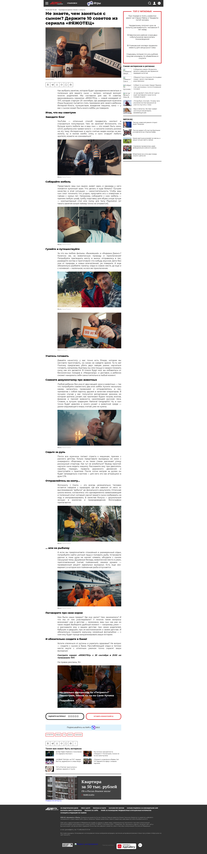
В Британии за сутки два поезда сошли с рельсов (145, 155)
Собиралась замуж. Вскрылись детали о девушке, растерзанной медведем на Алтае (145, 71)
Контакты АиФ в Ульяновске (71, 810)
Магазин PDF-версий (116, 808)
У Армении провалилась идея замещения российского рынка (144, 147)
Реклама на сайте (91, 810)
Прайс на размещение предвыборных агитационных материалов (126, 810)
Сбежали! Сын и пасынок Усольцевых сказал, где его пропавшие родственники (147, 79)
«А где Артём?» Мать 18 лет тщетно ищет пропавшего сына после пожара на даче (146, 95)
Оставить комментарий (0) (103, 716)
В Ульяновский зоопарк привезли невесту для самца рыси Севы (142, 47)
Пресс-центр (85, 808)
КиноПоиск (50, 79)
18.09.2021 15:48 (51, 10)
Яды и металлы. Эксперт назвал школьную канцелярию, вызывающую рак (145, 111)
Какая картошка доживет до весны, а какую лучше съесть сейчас (146, 139)
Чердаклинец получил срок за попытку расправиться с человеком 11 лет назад (142, 28)
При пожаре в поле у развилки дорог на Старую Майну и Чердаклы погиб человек (142, 18)
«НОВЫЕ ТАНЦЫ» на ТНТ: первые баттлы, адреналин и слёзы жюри (68, 760)
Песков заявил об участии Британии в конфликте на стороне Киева (146, 131)
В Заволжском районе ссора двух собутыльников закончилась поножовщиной (142, 37)
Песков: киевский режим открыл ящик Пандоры (145, 123)
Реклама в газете (99, 808)
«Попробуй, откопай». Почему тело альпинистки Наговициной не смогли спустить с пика (146, 103)
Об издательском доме (69, 808)
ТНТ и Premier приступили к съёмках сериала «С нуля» (66, 768)
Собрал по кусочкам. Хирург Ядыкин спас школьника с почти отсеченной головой (147, 87)
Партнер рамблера (108, 845)
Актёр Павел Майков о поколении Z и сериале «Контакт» (69, 753)
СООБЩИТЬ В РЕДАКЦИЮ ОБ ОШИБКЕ (73, 813)
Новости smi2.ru (53, 800)
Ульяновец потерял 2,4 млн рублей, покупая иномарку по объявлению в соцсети (142, 56)
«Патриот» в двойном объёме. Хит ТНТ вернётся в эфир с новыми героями (106, 761)
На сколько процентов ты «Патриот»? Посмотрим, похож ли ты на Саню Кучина (86, 694)
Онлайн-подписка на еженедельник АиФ (142, 808)
